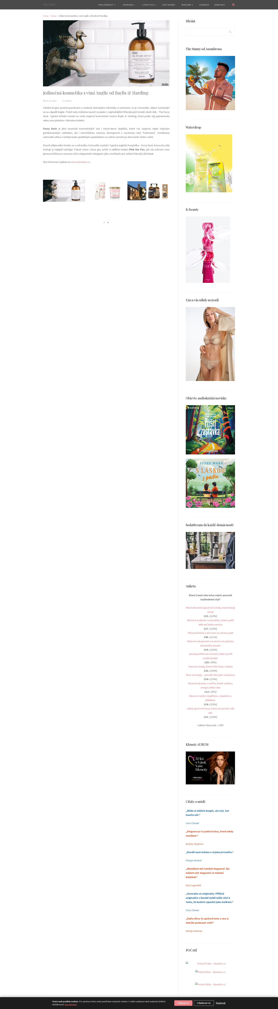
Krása (53, 15)
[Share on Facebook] (104, 222)
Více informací (71, 1004)
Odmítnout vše (204, 1003)
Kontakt (219, 4)
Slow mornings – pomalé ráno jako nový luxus (210, 675)
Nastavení (220, 1003)
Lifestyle (148, 4)
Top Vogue (49, 4)
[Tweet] (108, 222)
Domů (46, 15)
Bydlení (186, 4)
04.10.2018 (50, 101)
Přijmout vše (183, 1003)
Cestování (168, 4)
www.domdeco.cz (80, 162)
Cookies (204, 4)
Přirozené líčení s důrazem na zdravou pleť (210, 633)
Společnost (105, 4)
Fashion (128, 4)
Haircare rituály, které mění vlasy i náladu (210, 666)
